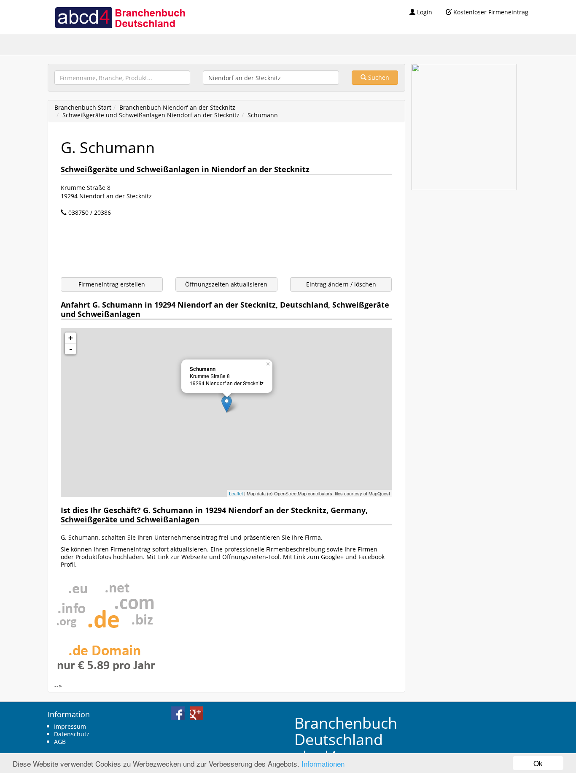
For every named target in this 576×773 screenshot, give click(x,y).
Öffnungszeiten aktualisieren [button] (226, 284)
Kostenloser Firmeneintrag (490, 12)
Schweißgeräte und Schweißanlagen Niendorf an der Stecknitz (151, 115)
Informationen (323, 763)
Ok (538, 763)
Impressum (70, 726)
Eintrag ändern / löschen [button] (341, 284)
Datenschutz (71, 734)
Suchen (377, 77)
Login (423, 12)
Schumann (263, 115)
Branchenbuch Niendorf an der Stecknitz (177, 107)
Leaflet (236, 493)
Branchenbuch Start (82, 107)
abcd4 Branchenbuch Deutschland (120, 17)
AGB (60, 742)
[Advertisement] (214, 248)
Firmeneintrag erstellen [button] (111, 284)
